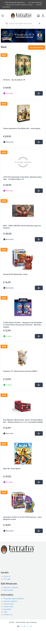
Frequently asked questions (14, 598)
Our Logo (7, 579)
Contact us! (8, 614)
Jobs (5, 612)
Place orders (8, 590)
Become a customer (11, 587)
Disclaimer (7, 609)
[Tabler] (21, 16)
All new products (36, 47)
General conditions (10, 601)
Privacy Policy (9, 604)
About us (7, 576)
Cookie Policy (8, 606)
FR (31, 626)
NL (24, 626)
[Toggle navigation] (2, 16)
